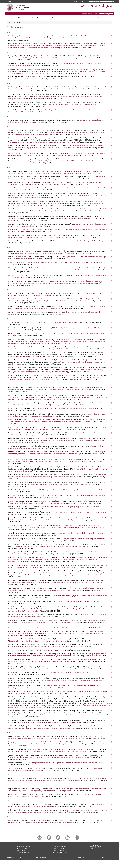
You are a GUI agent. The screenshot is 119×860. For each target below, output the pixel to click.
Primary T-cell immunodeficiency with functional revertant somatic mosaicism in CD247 (70, 715)
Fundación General (23, 852)
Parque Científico (58, 848)
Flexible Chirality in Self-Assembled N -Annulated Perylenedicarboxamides (57, 628)
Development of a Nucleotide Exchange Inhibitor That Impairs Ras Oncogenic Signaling (75, 680)
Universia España (58, 850)
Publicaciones (77, 18)
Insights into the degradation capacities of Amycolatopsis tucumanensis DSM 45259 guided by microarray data (44, 744)
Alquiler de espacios (59, 846)
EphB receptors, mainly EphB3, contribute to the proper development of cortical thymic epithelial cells (73, 490)
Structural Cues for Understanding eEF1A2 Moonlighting (85, 241)
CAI (18, 18)
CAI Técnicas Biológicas (96, 6)
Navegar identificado (79, 1)
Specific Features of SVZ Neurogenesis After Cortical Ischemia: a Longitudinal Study (35, 429)
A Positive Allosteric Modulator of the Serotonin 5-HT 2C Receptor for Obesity (72, 389)
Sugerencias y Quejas (60, 852)
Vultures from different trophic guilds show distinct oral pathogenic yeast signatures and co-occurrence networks (63, 262)
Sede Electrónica (22, 848)
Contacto (98, 18)
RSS (103, 857)
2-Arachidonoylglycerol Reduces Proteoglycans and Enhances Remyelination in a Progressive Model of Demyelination (53, 546)
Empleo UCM (21, 850)
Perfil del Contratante (23, 846)
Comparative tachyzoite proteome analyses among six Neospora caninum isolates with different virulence (54, 270)
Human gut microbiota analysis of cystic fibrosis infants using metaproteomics (73, 104)
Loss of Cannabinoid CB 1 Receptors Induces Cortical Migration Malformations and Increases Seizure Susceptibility (51, 751)
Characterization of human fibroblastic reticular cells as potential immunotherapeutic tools (38, 641)
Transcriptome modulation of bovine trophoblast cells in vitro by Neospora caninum (36, 503)
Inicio (9, 22)
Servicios (55, 18)
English (9, 1)
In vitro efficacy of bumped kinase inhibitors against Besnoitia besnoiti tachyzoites (50, 520)
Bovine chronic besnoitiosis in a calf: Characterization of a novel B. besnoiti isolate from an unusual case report (56, 484)
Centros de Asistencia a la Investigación (96, 14)
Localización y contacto (40, 857)
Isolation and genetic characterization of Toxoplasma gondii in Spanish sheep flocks (42, 253)
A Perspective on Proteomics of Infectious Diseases (60, 322)
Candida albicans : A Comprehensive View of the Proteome (27, 79)
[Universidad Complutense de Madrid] (21, 11)
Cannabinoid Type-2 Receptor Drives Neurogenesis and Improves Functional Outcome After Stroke (49, 722)
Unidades (35, 18)
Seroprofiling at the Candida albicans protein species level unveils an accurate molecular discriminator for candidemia (66, 763)
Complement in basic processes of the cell (50, 650)
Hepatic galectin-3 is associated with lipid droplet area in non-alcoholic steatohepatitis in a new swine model (44, 142)
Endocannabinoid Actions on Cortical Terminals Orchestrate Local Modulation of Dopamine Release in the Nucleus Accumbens (49, 422)
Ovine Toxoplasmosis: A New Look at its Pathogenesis (76, 601)
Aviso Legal (81, 857)
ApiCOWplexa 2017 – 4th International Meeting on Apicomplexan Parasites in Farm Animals (70, 507)
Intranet (59, 857)
